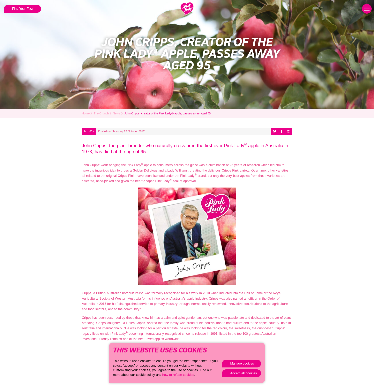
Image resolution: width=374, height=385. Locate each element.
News (116, 113)
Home (86, 113)
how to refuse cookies (178, 375)
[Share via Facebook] (281, 131)
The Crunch (101, 113)
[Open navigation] (366, 8)
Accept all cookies (243, 373)
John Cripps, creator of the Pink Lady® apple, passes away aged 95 (167, 113)
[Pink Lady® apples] (187, 9)
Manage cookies (242, 363)
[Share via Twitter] (274, 131)
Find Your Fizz (22, 9)
